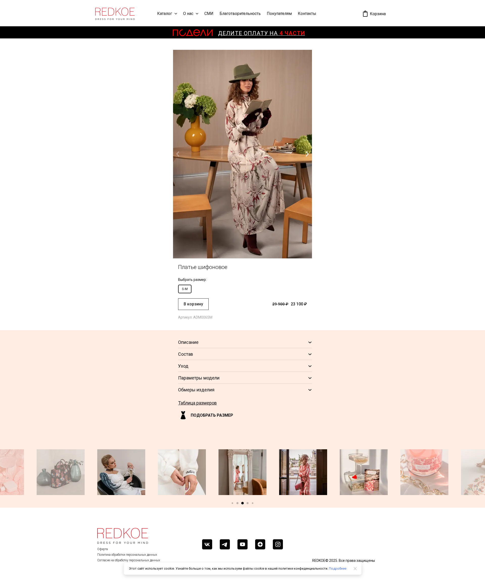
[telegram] (225, 544)
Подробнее (337, 568)
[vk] (207, 544)
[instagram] (278, 544)
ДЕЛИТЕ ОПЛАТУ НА (261, 33)
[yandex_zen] (260, 544)
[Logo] (115, 14)
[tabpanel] (242, 187)
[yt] (242, 544)
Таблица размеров (197, 403)
